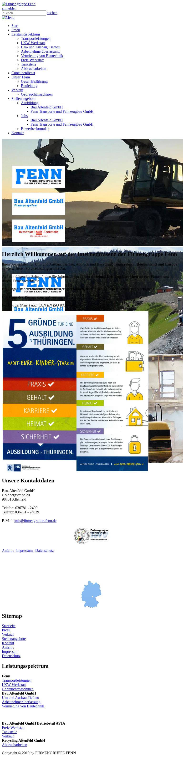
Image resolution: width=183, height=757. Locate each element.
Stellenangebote (14, 639)
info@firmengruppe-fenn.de (35, 521)
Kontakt (8, 643)
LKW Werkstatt (14, 685)
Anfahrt (8, 550)
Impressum (24, 550)
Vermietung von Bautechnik (23, 706)
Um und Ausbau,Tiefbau (20, 698)
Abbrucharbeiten (14, 745)
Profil (6, 630)
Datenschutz (44, 550)
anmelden (9, 8)
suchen (52, 13)
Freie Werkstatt (13, 728)
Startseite (8, 626)
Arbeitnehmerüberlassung (21, 702)
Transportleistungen (16, 680)
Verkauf (8, 634)
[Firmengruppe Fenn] (19, 4)
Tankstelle (9, 732)
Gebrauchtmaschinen (18, 689)
